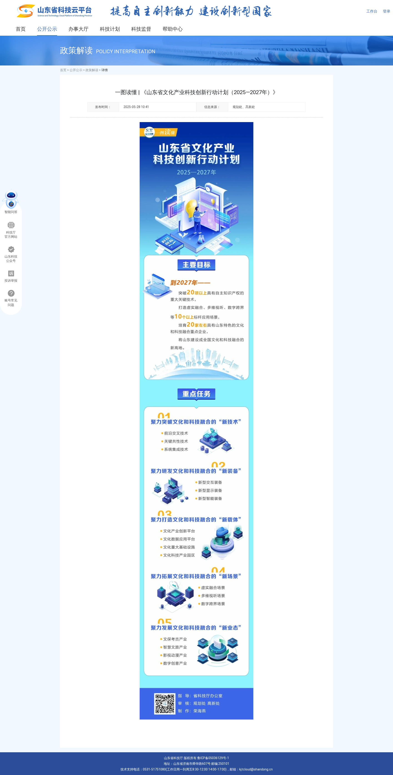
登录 (386, 11)
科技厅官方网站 (11, 235)
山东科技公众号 (11, 259)
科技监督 (141, 29)
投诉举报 (11, 280)
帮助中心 (173, 29)
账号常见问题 (11, 303)
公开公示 (47, 29)
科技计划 (110, 29)
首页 (21, 29)
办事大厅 (78, 29)
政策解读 (92, 70)
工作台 (371, 11)
